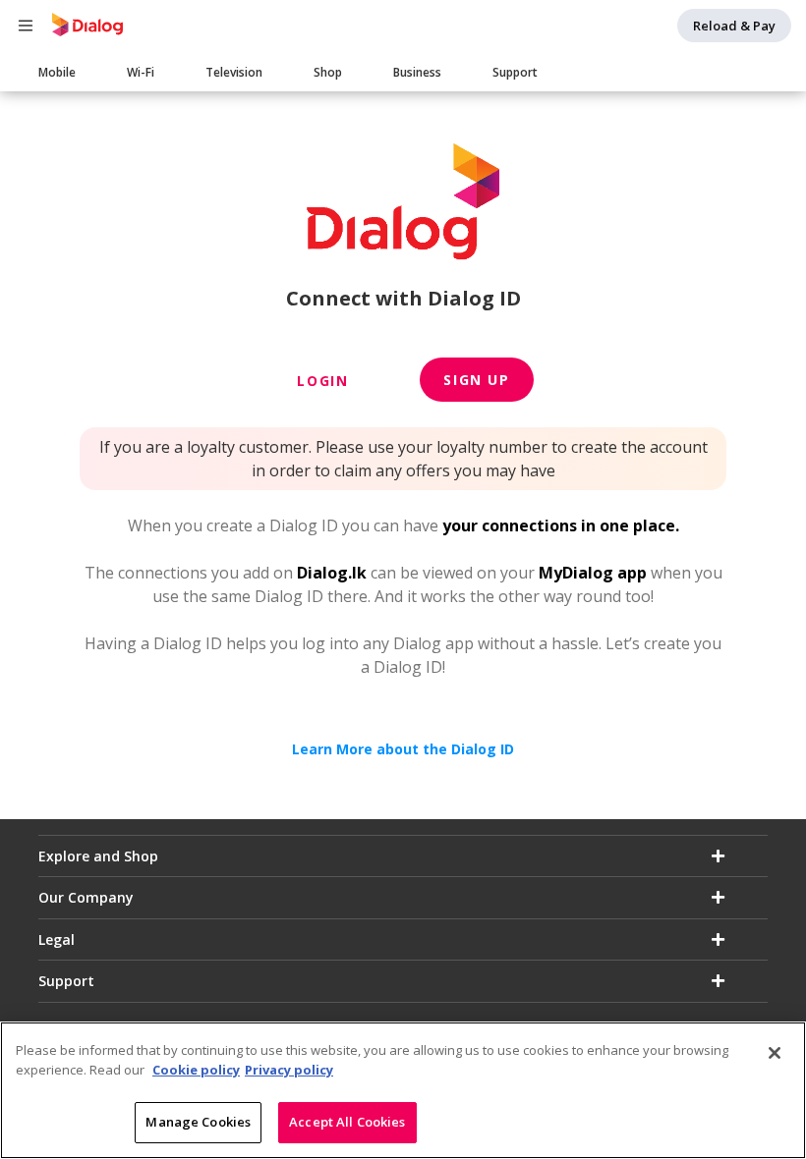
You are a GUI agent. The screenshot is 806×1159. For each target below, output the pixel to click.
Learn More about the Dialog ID (403, 749)
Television (233, 72)
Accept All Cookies (347, 1122)
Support (515, 72)
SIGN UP (476, 379)
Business (417, 72)
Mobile (57, 72)
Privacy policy (289, 1069)
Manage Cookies (198, 1122)
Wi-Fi (140, 72)
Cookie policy (196, 1069)
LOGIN (322, 380)
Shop (328, 72)
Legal (56, 939)
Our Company (86, 897)
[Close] (774, 1053)
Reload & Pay (734, 25)
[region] (403, 1090)
